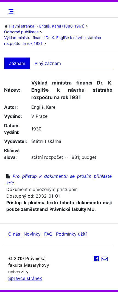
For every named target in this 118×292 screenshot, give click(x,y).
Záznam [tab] (17, 63)
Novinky (32, 234)
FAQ (48, 234)
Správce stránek (25, 278)
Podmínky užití (71, 234)
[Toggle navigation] (10, 11)
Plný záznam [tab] (48, 63)
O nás (14, 234)
